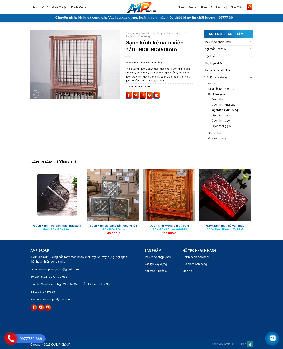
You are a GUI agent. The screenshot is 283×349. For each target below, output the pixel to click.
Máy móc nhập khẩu (217, 42)
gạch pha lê (157, 72)
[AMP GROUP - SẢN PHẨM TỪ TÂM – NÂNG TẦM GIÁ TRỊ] (141, 7)
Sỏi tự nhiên (215, 133)
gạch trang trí (151, 76)
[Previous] (31, 204)
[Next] (251, 204)
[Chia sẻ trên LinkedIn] (156, 95)
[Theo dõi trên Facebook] (34, 307)
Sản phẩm (185, 7)
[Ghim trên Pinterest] (150, 95)
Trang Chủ (40, 7)
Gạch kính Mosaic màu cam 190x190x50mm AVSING (169, 227)
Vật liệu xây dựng (152, 33)
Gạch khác (218, 99)
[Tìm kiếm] (249, 7)
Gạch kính (177, 68)
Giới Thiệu (59, 7)
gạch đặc (153, 68)
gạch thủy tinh (133, 76)
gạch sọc (184, 72)
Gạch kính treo (221, 120)
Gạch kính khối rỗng (137, 36)
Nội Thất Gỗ (212, 56)
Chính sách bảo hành (196, 257)
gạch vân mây (181, 76)
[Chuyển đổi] (251, 42)
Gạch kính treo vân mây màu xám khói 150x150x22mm (57, 227)
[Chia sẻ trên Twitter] (136, 95)
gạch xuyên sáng (135, 80)
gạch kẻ (164, 68)
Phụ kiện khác (213, 63)
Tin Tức (237, 7)
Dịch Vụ (77, 7)
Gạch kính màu (221, 115)
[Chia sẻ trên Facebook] (129, 95)
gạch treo (166, 76)
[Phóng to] (35, 94)
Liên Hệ (221, 7)
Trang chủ (131, 33)
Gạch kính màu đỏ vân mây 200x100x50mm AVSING (225, 227)
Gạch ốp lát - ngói (219, 88)
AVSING (145, 86)
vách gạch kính (156, 80)
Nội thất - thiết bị (215, 49)
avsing (135, 68)
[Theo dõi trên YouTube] (47, 307)
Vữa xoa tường (217, 138)
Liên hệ (187, 271)
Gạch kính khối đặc (223, 104)
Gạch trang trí (175, 33)
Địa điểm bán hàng (195, 264)
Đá (210, 83)
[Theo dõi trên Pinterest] (41, 307)
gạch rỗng (171, 72)
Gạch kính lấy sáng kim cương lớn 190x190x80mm (113, 227)
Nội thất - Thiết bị (155, 271)
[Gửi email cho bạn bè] (143, 95)
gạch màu (142, 72)
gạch (143, 68)
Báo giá (206, 7)
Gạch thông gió (221, 126)
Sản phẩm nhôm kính (217, 70)
